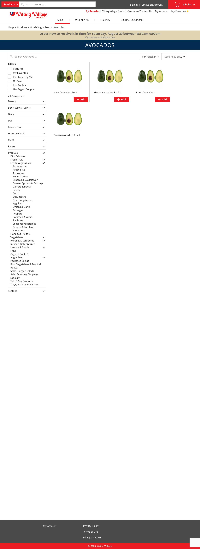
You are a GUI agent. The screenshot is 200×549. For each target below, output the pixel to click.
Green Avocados (144, 92)
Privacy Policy (91, 525)
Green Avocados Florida (107, 92)
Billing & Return (92, 537)
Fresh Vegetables (40, 27)
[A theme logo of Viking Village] (28, 16)
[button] (43, 101)
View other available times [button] (100, 37)
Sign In (134, 4)
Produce (22, 27)
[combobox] (10, 4)
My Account (49, 525)
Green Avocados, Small (67, 135)
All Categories (16, 96)
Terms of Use (90, 531)
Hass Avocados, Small (66, 92)
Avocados (59, 27)
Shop (11, 27)
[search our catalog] (22, 4)
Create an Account (152, 4)
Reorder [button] (94, 11)
